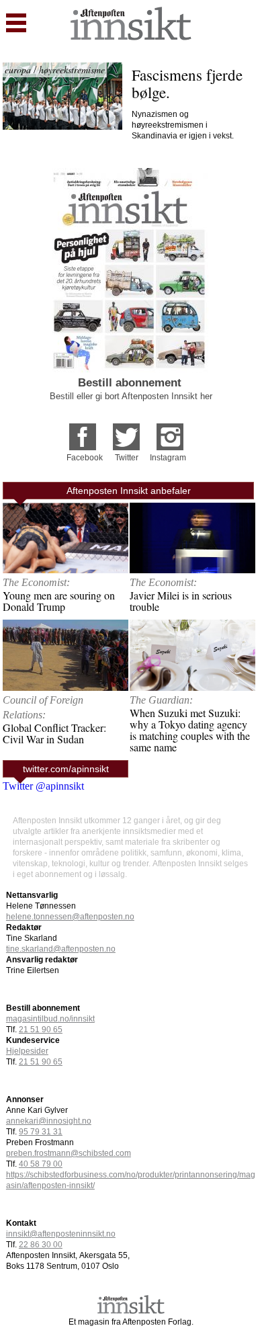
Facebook (85, 458)
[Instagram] (170, 432)
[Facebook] (82, 432)
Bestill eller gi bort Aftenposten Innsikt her (131, 396)
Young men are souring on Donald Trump (59, 601)
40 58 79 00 (40, 1164)
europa (18, 69)
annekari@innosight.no (48, 1121)
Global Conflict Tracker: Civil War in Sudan (54, 733)
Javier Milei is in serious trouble (181, 601)
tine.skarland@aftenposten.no (61, 949)
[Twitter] (126, 432)
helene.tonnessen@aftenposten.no (70, 916)
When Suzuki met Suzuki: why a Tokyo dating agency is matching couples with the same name (190, 730)
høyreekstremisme (72, 69)
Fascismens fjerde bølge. (189, 83)
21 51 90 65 (40, 1029)
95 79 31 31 (40, 1131)
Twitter (126, 458)
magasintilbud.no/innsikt (50, 1019)
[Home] (131, 36)
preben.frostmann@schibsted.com (68, 1153)
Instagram (168, 458)
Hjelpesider (27, 1051)
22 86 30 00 (40, 1244)
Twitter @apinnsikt (43, 786)
